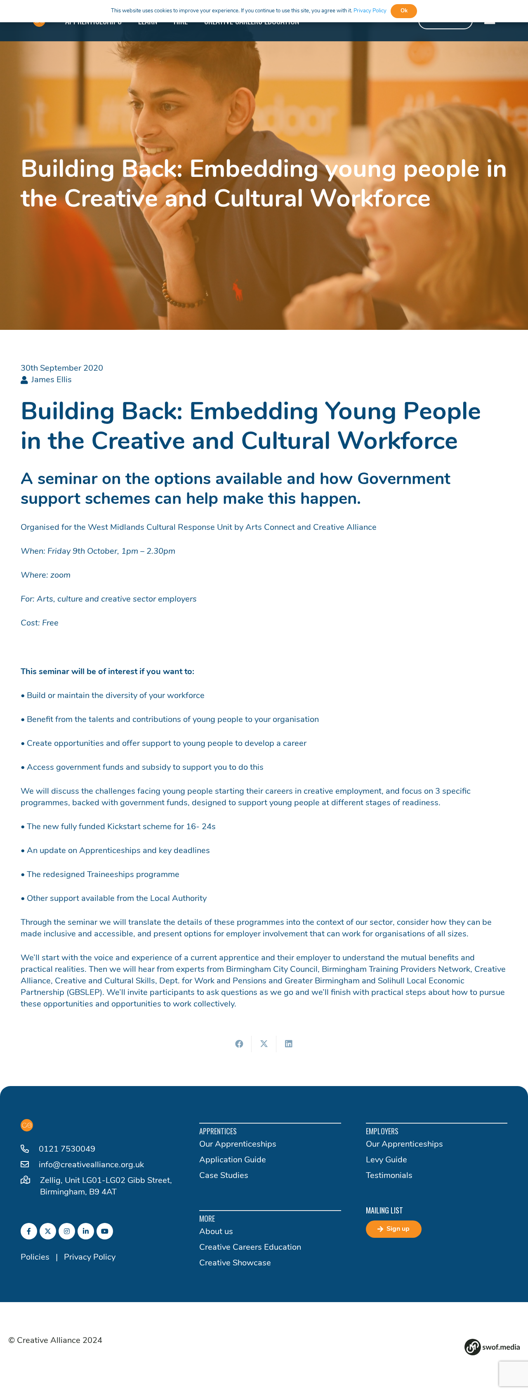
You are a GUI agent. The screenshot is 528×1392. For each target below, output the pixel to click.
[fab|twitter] (48, 1231)
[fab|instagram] (67, 1231)
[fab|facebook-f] (29, 1231)
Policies (35, 1257)
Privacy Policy (90, 1257)
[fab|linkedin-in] (86, 1231)
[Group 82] (492, 1347)
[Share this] (239, 1044)
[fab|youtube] (105, 1231)
